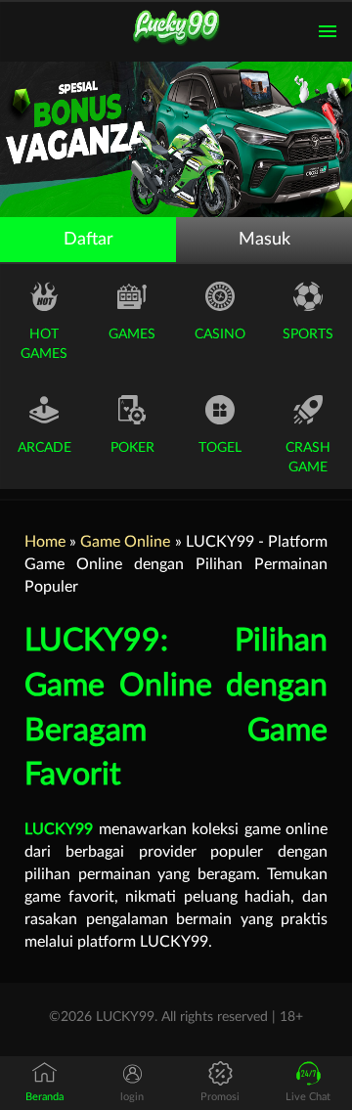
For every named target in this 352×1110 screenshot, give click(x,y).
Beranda (44, 1096)
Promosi (220, 1096)
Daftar (88, 239)
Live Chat (308, 1096)
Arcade (44, 448)
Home (45, 542)
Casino (220, 334)
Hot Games (44, 344)
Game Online (125, 542)
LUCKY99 (58, 829)
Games (132, 334)
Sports (308, 334)
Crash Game (308, 457)
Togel (220, 448)
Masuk (264, 239)
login (132, 1096)
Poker (132, 448)
